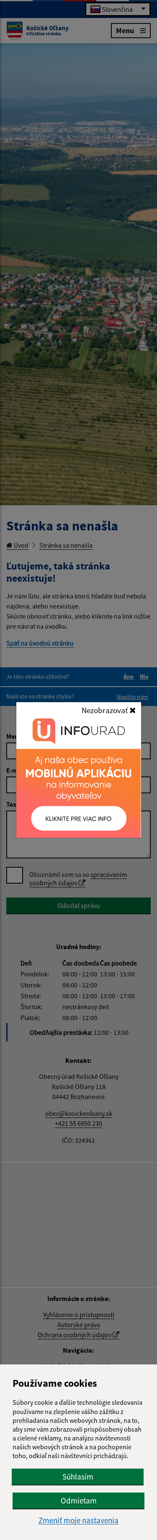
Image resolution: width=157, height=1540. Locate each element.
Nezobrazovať (105, 710)
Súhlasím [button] (77, 1477)
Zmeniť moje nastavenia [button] (78, 1520)
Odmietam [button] (79, 1500)
